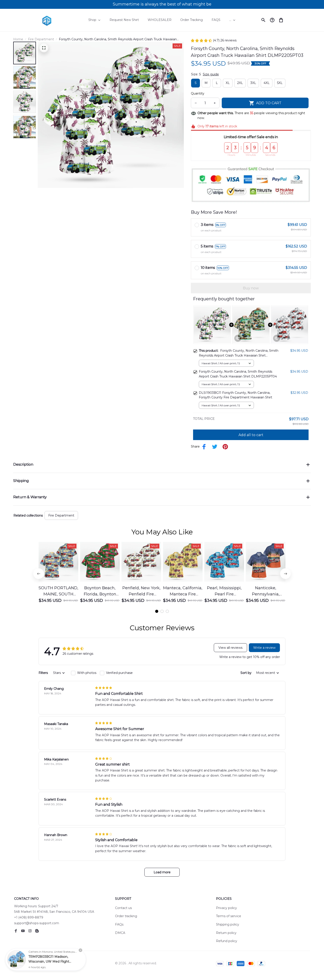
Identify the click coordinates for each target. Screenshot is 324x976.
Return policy (226, 933)
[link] (16, 959)
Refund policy (226, 941)
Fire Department (41, 39)
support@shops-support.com (36, 923)
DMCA (120, 933)
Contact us (123, 908)
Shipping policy (227, 924)
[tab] (156, 611)
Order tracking (126, 916)
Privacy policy (226, 908)
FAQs (119, 924)
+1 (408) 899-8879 (28, 917)
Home (18, 39)
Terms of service (228, 916)
